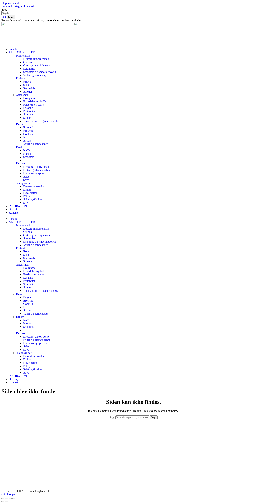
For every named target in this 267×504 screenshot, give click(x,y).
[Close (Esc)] (2, 498)
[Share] (6, 498)
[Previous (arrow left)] (2, 501)
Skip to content (10, 3)
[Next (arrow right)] (6, 501)
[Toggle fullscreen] (10, 498)
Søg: (4, 9)
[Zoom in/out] (13, 498)
